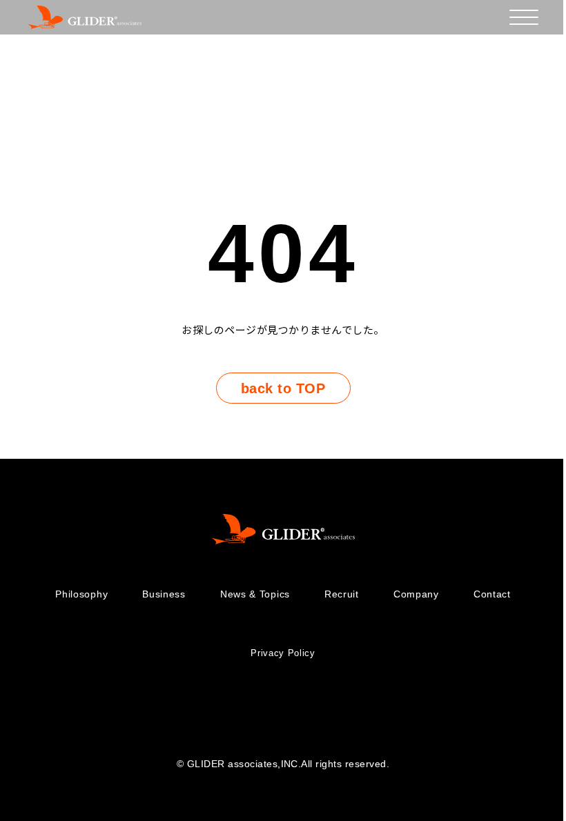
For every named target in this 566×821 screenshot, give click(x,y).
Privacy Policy (283, 653)
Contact (492, 594)
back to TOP (283, 388)
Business (164, 594)
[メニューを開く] (523, 17)
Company (416, 594)
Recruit (341, 594)
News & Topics (255, 594)
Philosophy (81, 594)
